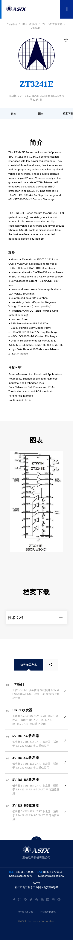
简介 (13, 113)
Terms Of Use (25, 911)
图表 (40, 113)
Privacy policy (48, 911)
